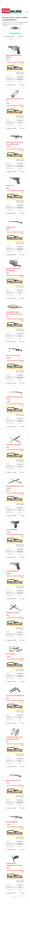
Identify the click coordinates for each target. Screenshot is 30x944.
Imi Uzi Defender (11, 529)
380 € (8, 490)
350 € (8, 188)
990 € (8, 229)
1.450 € (8, 146)
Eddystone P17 (11, 227)
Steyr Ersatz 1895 (12, 612)
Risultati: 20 (21, 36)
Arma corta (19, 79)
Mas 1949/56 (10, 654)
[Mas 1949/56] (15, 648)
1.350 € (8, 532)
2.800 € (8, 573)
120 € (8, 103)
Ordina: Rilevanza (8, 36)
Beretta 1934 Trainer (13, 780)
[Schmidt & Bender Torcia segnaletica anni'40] (15, 731)
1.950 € (8, 656)
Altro (20, 122)
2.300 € (8, 358)
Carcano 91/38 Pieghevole (15, 695)
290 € (8, 698)
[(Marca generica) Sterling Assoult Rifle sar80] (15, 137)
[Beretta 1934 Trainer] (15, 775)
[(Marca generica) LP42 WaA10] (15, 49)
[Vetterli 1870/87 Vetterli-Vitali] (15, 391)
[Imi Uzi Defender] (15, 524)
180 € (8, 60)
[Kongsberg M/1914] (15, 565)
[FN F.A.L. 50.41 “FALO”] (15, 350)
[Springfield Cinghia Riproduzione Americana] (15, 306)
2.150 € (8, 401)
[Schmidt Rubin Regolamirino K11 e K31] (15, 858)
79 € (7, 316)
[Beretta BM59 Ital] (15, 816)
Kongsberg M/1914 (12, 571)
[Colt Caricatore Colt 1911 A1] (15, 93)
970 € (8, 783)
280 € (8, 615)
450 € (8, 273)
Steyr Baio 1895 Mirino (13, 444)
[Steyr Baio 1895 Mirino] (15, 439)
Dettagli (22, 84)
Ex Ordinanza (20, 76)
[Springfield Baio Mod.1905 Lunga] (15, 481)
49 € (7, 741)
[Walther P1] (15, 180)
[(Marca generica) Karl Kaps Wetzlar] (15, 263)
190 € (8, 447)
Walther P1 (10, 185)
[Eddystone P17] (15, 222)
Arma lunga (19, 166)
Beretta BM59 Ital (12, 822)
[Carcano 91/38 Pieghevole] (15, 690)
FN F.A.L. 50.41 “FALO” (13, 355)
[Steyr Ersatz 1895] (15, 607)
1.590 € (8, 824)
